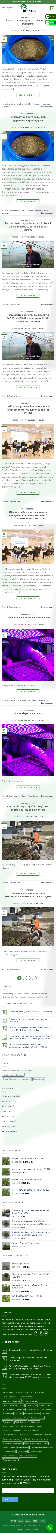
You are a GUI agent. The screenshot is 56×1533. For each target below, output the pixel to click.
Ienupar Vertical (8, 1409)
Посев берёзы (33, 796)
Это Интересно (28, 114)
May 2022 (6, 1111)
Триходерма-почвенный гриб (41, 1447)
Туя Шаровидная (35, 1452)
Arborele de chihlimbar (24, 1392)
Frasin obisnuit (31, 1405)
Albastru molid (8, 1392)
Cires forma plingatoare (11, 1401)
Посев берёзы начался (28, 713)
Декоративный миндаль (12, 1431)
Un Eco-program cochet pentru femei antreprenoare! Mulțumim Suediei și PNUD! (28, 409)
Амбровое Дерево (27, 1426)
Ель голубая (23, 1435)
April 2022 (6, 1116)
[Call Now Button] (49, 1527)
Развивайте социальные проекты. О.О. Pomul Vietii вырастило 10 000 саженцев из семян (28, 318)
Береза (39, 1426)
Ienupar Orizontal (45, 1405)
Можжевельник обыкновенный (36, 1443)
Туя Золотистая (9, 1452)
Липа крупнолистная (40, 1439)
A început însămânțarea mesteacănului (28, 617)
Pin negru (18, 1414)
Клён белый (25, 1439)
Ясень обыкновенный (11, 1460)
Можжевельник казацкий (12, 1443)
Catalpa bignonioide (10, 1397)
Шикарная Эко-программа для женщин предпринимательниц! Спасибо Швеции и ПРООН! (28, 515)
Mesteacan (21, 1409)
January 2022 (8, 1131)
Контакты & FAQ (46, 1525)
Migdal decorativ (33, 1409)
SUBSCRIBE (10, 1499)
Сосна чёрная (22, 1447)
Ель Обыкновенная (30, 1431)
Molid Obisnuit (47, 1409)
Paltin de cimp (8, 1414)
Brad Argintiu (40, 1392)
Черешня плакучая (10, 1456)
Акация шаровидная (10, 1426)
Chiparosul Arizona (27, 1397)
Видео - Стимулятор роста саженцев (17, 1079)
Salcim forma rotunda (32, 1414)
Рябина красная (9, 1447)
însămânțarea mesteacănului (37, 700)
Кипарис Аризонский (11, 1439)
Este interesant (28, 17)
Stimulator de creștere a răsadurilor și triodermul (28, 22)
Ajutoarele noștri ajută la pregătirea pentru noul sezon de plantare (28, 808)
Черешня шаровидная (28, 1456)
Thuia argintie (8, 1422)
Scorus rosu (46, 1414)
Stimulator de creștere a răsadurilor (16, 1418)
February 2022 (8, 1126)
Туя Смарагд (22, 1452)
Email (4, 1486)
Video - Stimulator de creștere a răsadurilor (18, 1071)
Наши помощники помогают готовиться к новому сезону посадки (28, 894)
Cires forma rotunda (29, 1401)
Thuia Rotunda (20, 1422)
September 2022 (9, 1096)
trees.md (41, 31)
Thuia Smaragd (34, 1422)
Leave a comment (47, 107)
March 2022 (7, 1121)
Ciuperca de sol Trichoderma (13, 1405)
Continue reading (28, 95)
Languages (11, 7)
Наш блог (33, 1525)
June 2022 (6, 1106)
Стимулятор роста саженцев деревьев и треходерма (28, 118)
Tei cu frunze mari (37, 1418)
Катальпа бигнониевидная (41, 1435)
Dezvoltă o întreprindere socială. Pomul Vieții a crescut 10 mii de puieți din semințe (28, 226)
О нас (24, 1525)
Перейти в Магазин (11, 1525)
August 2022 (7, 1101)
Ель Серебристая (9, 1435)
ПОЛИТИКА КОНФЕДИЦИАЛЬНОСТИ (28, 1515)
